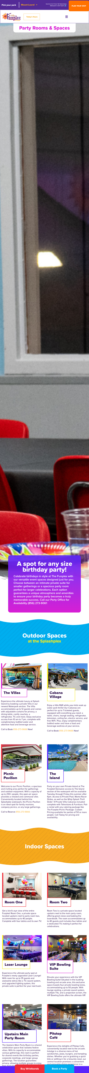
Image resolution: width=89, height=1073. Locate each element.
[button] (67, 16)
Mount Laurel (28, 4)
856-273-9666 (20, 729)
